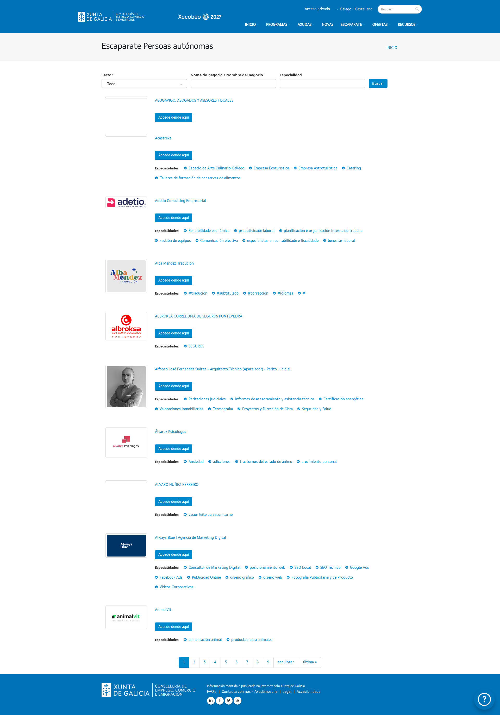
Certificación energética (343, 399)
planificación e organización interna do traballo (323, 231)
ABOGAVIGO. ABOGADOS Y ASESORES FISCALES (194, 100)
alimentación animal (205, 640)
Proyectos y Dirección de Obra (267, 409)
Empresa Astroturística (317, 168)
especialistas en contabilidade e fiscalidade (282, 241)
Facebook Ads (171, 577)
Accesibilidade (308, 692)
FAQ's (211, 692)
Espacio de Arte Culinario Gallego (216, 168)
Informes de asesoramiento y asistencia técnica (274, 399)
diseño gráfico (242, 577)
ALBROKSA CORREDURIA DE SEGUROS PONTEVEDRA (198, 316)
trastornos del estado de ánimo (266, 462)
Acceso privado (317, 9)
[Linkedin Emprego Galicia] (211, 701)
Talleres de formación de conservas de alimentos (200, 178)
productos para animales (251, 640)
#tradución (198, 293)
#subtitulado (228, 293)
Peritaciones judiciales (207, 399)
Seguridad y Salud (316, 409)
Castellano (363, 9)
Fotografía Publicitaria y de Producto (322, 577)
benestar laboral (341, 241)
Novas (327, 25)
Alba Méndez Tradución (174, 263)
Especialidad (291, 74)
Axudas (304, 25)
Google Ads (359, 568)
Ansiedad (196, 462)
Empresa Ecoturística (271, 168)
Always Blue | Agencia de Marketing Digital (190, 538)
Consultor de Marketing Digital (214, 568)
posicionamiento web (267, 568)
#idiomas (285, 293)
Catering (354, 168)
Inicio (391, 48)
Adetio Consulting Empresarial (180, 201)
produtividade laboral (256, 231)
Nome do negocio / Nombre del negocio (227, 74)
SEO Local (303, 568)
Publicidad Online (206, 577)
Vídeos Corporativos (176, 587)
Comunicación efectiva (219, 241)
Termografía (223, 409)
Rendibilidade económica (209, 231)
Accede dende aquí (173, 117)
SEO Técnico (330, 568)
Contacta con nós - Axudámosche (249, 692)
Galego (345, 9)
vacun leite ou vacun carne (211, 515)
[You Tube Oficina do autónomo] (237, 701)
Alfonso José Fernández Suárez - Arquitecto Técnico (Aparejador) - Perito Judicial (222, 369)
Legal (287, 692)
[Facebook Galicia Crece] (220, 701)
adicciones (221, 462)
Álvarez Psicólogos (170, 432)
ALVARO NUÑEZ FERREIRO (176, 485)
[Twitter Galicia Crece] (229, 701)
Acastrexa (163, 138)
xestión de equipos (175, 241)
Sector (107, 74)
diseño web (272, 577)
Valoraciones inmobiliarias (181, 409)
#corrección (258, 293)
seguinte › (286, 662)
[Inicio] (149, 17)
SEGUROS (196, 346)
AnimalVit (163, 610)
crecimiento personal (319, 462)
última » (310, 662)
